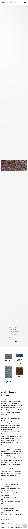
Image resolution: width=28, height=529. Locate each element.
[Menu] (25, 2)
